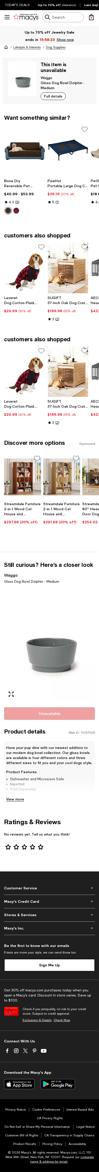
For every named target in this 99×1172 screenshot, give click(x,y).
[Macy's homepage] (6, 47)
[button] (49, 644)
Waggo (46, 78)
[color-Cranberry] (16, 211)
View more (15, 799)
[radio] (8, 211)
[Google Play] (58, 1084)
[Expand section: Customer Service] (49, 888)
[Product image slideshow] (49, 644)
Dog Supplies (55, 47)
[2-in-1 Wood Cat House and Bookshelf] (22, 476)
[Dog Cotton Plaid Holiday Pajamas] (24, 268)
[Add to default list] (84, 129)
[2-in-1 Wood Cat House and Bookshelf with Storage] (61, 476)
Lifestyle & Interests (27, 47)
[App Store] (19, 1084)
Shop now (65, 39)
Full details (53, 96)
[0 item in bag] (91, 17)
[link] (24, 196)
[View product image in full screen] (11, 694)
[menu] (7, 17)
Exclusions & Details (37, 1020)
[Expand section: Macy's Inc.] (49, 928)
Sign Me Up (49, 965)
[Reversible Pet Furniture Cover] (24, 150)
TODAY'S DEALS (17, 5)
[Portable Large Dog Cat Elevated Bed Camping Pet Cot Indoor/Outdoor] (68, 150)
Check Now (62, 1020)
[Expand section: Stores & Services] (49, 914)
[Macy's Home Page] (25, 17)
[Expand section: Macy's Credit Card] (49, 901)
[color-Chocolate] (8, 211)
